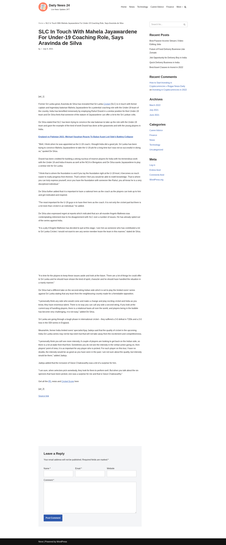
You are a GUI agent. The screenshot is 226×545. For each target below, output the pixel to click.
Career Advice (157, 7)
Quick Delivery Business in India (164, 62)
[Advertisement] (90, 76)
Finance (170, 7)
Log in (152, 165)
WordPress (62, 542)
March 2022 (154, 105)
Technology (142, 7)
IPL (49, 381)
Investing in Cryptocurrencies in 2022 (169, 90)
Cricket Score (67, 381)
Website (110, 468)
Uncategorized (156, 150)
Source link (43, 396)
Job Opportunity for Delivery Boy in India (168, 58)
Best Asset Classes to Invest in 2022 (166, 67)
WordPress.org (156, 180)
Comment (49, 480)
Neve (40, 542)
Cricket (107, 104)
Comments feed (156, 175)
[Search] (185, 7)
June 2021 (154, 115)
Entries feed (155, 170)
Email (78, 468)
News (132, 7)
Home (124, 7)
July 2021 (154, 110)
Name (47, 468)
